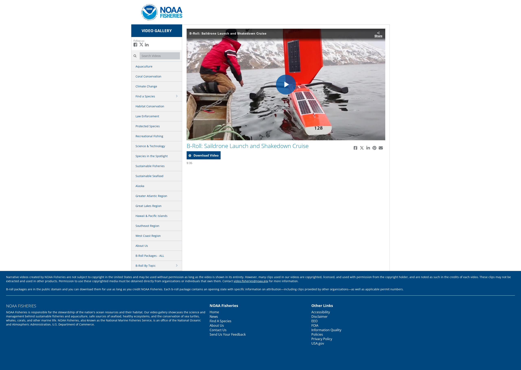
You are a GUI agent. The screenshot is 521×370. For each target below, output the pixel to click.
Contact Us (218, 330)
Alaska (140, 186)
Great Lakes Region (149, 206)
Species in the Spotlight (152, 156)
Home (214, 312)
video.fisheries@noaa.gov (251, 281)
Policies (317, 334)
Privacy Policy (321, 339)
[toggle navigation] (177, 96)
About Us (142, 246)
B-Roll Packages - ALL (150, 256)
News (214, 316)
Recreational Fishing (149, 136)
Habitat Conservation (150, 106)
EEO (314, 321)
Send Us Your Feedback (228, 334)
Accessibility (320, 312)
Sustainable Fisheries (150, 166)
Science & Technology (150, 146)
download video (206, 155)
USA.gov (317, 343)
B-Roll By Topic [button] (146, 266)
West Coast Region (148, 236)
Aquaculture (144, 66)
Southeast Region (147, 226)
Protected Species (148, 126)
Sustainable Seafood (149, 176)
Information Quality (326, 330)
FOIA (314, 325)
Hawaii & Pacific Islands (151, 216)
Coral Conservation (148, 76)
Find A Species (220, 321)
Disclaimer (319, 316)
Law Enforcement (147, 116)
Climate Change (146, 86)
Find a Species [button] (145, 96)
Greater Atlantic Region (151, 196)
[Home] (160, 12)
